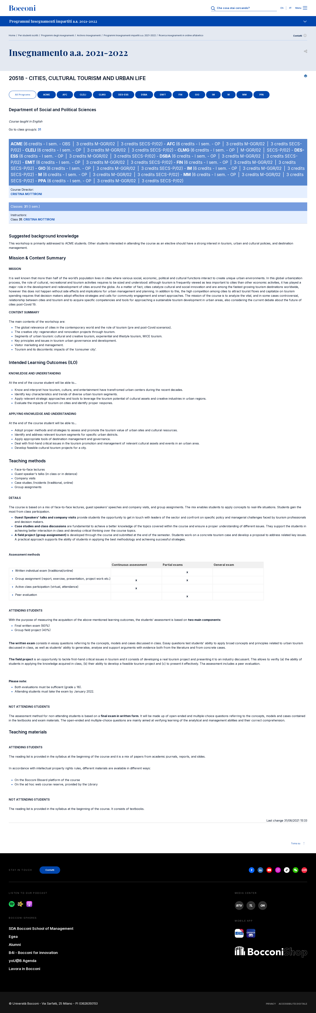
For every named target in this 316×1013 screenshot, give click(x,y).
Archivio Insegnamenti (89, 35)
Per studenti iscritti (28, 35)
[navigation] (158, 21)
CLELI (83, 94)
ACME (46, 94)
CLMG (102, 94)
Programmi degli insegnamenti (57, 35)
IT (290, 8)
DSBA (144, 94)
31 (39, 129)
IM (213, 94)
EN (282, 8)
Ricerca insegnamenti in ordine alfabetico (181, 35)
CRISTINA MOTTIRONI (26, 194)
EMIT (163, 94)
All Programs (22, 94)
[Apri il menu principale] (305, 8)
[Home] (22, 8)
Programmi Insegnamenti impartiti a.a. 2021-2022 (130, 35)
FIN (180, 94)
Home (12, 35)
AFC (65, 94)
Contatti (297, 35)
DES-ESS (123, 94)
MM (244, 94)
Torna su (295, 843)
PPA (261, 94)
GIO (197, 94)
